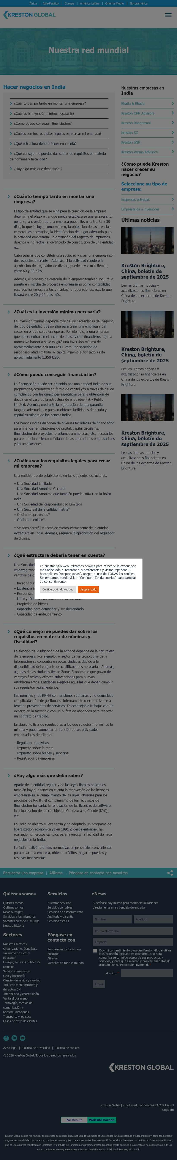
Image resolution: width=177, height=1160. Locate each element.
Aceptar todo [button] (88, 589)
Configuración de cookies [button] (58, 589)
